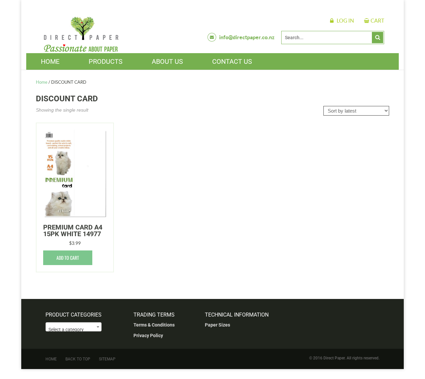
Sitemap (107, 359)
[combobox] (73, 327)
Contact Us (232, 61)
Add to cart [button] (67, 257)
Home (50, 61)
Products (106, 61)
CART (377, 21)
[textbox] (73, 329)
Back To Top (77, 359)
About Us (167, 61)
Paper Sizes (217, 325)
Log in (345, 21)
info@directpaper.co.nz (247, 37)
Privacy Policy (148, 335)
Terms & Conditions (154, 325)
